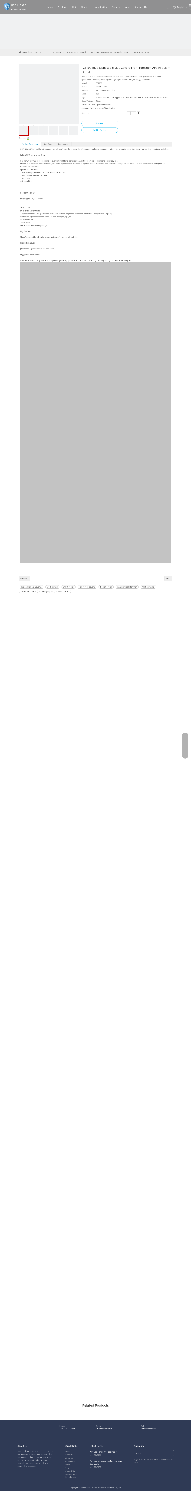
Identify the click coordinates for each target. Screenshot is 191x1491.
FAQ (67, 1467)
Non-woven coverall (87, 587)
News (127, 7)
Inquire (99, 123)
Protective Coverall (28, 591)
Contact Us (141, 7)
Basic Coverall (106, 587)
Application (101, 7)
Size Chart (48, 144)
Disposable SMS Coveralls (31, 587)
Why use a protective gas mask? (103, 1452)
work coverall (52, 587)
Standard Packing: (88, 108)
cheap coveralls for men (127, 587)
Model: (84, 83)
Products (62, 7)
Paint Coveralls (148, 587)
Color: (83, 94)
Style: (83, 97)
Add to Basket (100, 130)
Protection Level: (88, 104)
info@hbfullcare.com (104, 1428)
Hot (74, 7)
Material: (85, 90)
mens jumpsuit (47, 591)
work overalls (63, 591)
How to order (63, 144)
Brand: (84, 86)
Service (116, 7)
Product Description (30, 144)
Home (50, 7)
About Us (86, 7)
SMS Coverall (68, 587)
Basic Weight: (87, 101)
